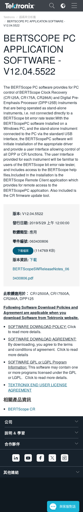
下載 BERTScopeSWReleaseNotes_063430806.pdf (41, 269)
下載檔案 (23, 251)
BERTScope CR (21, 409)
